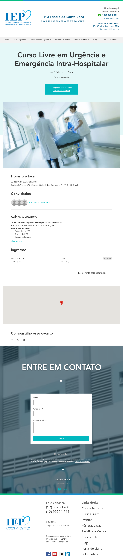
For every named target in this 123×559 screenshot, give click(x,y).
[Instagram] (61, 554)
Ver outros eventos (61, 90)
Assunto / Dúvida (41, 420)
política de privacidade (82, 462)
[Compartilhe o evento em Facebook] (12, 340)
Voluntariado (90, 554)
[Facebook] (48, 554)
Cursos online (91, 537)
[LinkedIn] (67, 554)
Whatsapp (38, 409)
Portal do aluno (92, 548)
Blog (85, 543)
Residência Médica (94, 531)
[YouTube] (54, 554)
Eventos (87, 520)
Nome (36, 397)
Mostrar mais (17, 241)
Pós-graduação (92, 525)
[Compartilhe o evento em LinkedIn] (24, 340)
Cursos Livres (90, 514)
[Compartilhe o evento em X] (18, 340)
